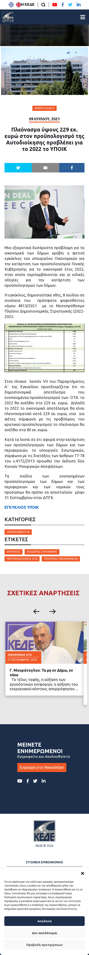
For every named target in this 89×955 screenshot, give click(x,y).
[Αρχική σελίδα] (8, 17)
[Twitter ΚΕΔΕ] (70, 4)
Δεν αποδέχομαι (44, 933)
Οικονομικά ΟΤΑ (18, 531)
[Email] (45, 167)
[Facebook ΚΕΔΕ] (63, 4)
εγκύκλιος (13, 551)
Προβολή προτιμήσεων (44, 945)
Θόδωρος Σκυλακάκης (42, 551)
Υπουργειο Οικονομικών (61, 558)
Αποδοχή (44, 921)
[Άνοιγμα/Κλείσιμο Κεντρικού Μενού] (82, 17)
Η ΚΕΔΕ (28, 4)
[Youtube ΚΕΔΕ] (54, 4)
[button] (82, 873)
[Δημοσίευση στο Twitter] (18, 167)
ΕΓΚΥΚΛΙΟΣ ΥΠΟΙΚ (22, 507)
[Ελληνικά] (11, 4)
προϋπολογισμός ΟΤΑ (22, 558)
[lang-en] (18, 4)
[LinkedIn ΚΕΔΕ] (79, 4)
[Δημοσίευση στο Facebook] (72, 167)
